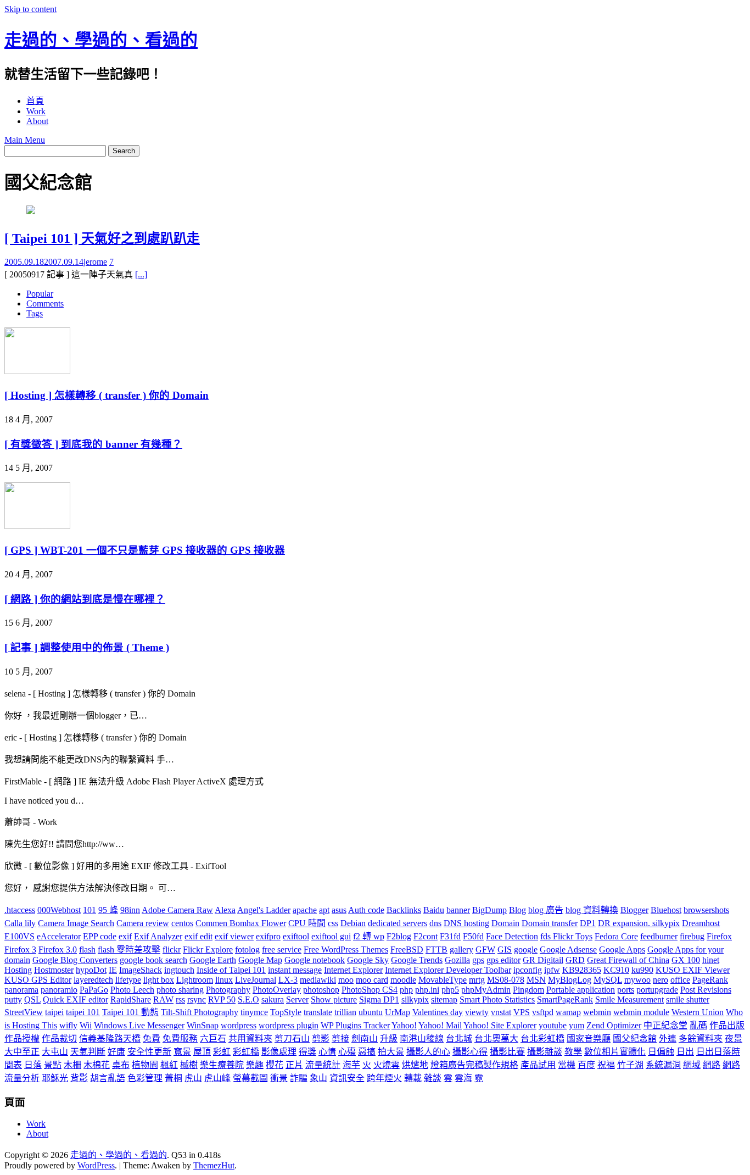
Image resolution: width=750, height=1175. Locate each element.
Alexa (225, 910)
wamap (568, 1012)
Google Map (260, 960)
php (406, 989)
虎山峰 (217, 1078)
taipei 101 (83, 1012)
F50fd (473, 936)
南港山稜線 (422, 1038)
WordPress (96, 1165)
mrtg (477, 979)
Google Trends (417, 960)
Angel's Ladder (263, 910)
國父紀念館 (635, 1038)
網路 (711, 1065)
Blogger (634, 910)
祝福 (606, 1065)
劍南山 (364, 1038)
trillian (345, 1012)
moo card (372, 979)
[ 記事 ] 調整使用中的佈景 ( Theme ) (86, 647)
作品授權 (22, 1038)
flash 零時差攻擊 (129, 949)
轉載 (413, 1078)
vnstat (501, 1012)
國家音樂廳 (589, 1038)
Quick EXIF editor (75, 999)
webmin (597, 1012)
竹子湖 (630, 1065)
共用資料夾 (250, 1038)
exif (125, 936)
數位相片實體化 (615, 1051)
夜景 (733, 1038)
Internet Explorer (353, 969)
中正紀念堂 (665, 1025)
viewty (477, 1012)
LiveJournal (255, 979)
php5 (450, 989)
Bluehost (666, 910)
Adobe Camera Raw (177, 910)
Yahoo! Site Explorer (499, 1025)
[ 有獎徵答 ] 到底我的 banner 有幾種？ (93, 444)
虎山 (193, 1078)
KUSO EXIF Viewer (693, 969)
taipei (54, 1012)
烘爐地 (415, 1065)
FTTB (436, 949)
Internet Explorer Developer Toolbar (448, 969)
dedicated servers (397, 923)
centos (182, 923)
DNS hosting (466, 923)
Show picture (334, 999)
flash (87, 949)
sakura (272, 999)
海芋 (351, 1065)
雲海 (463, 1078)
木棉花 (96, 1065)
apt (324, 910)
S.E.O (248, 999)
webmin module (641, 1012)
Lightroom (194, 979)
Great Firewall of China (628, 960)
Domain (505, 923)
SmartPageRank (565, 999)
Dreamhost (701, 923)
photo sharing (180, 989)
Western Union (697, 1012)
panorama (21, 989)
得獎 (307, 1051)
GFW (485, 949)
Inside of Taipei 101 (231, 969)
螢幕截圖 (250, 1078)
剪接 (340, 1038)
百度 (586, 1065)
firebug (692, 936)
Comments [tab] (45, 303)
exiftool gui (331, 936)
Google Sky (368, 960)
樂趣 (255, 1065)
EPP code (99, 936)
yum (576, 1025)
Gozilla (457, 960)
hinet (710, 960)
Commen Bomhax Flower (240, 923)
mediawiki (318, 979)
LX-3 (288, 979)
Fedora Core (616, 936)
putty (13, 999)
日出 (685, 1051)
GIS (504, 949)
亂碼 (698, 1025)
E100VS (19, 936)
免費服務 (180, 1038)
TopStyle (285, 1012)
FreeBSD (406, 949)
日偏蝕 (661, 1051)
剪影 (320, 1038)
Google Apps (622, 949)
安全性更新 (149, 1051)
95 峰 (108, 910)
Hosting (18, 969)
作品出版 (727, 1025)
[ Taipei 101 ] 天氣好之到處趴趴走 (102, 238)
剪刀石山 (292, 1038)
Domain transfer (550, 923)
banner (458, 910)
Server (297, 999)
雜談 (432, 1078)
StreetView (23, 1012)
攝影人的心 (428, 1051)
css (333, 923)
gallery (461, 949)
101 (89, 910)
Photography (228, 989)
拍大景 (391, 1051)
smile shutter (687, 999)
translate (318, 1012)
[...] (141, 274)
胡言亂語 (107, 1078)
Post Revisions (705, 989)
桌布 (121, 1065)
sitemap (444, 999)
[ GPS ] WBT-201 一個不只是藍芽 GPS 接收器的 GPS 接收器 (144, 550)
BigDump (489, 910)
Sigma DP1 (379, 999)
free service (281, 949)
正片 (294, 1065)
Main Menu (24, 139)
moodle (403, 979)
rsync (196, 999)
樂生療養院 (222, 1065)
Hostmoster (54, 969)
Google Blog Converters (74, 960)
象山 (318, 1078)
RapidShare (130, 999)
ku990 (642, 969)
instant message (295, 969)
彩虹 (222, 1051)
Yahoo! (404, 1025)
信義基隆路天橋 (110, 1038)
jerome (95, 261)
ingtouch (179, 969)
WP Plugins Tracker (355, 1025)
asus (339, 910)
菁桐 (173, 1078)
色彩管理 (145, 1078)
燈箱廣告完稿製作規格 (474, 1065)
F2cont (425, 936)
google (526, 949)
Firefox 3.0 (57, 949)
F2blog (399, 936)
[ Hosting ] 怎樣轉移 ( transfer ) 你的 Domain (106, 395)
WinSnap (203, 1025)
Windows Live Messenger (139, 1025)
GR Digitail (543, 960)
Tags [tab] (34, 313)
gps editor (503, 960)
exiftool (296, 936)
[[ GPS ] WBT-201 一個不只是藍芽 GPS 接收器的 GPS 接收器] (37, 526)
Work (36, 111)
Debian (353, 923)
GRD (575, 960)
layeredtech (93, 979)
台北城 (459, 1038)
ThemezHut (213, 1165)
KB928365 (581, 969)
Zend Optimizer (613, 1025)
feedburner (659, 936)
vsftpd (542, 1012)
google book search (153, 960)
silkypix (415, 999)
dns (435, 923)
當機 (566, 1065)
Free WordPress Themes (346, 949)
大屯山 (55, 1051)
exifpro (268, 936)
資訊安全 (347, 1078)
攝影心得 (470, 1051)
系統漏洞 (663, 1065)
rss (180, 999)
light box (158, 979)
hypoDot (91, 969)
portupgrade (657, 989)
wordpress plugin (288, 1025)
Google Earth (212, 960)
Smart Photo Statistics (497, 999)
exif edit (198, 936)
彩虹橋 (246, 1051)
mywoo (637, 979)
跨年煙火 (384, 1078)
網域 (692, 1065)
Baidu (433, 910)
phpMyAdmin (486, 989)
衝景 (279, 1078)
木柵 (72, 1065)
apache (305, 910)
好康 (116, 1051)
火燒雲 (386, 1065)
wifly (68, 1025)
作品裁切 (59, 1038)
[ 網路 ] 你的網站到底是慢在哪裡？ (84, 599)
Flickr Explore (208, 949)
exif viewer (234, 936)
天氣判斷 (87, 1051)
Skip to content (30, 9)
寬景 (182, 1051)
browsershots (706, 910)
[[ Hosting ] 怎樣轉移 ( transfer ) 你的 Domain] (37, 371)
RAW (163, 999)
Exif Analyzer (158, 936)
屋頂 (202, 1051)
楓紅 (169, 1065)
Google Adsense (568, 949)
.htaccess (19, 910)
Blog (517, 910)
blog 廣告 (545, 910)
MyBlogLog (569, 979)
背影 (79, 1078)
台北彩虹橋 (542, 1038)
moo (346, 979)
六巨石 (213, 1038)
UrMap (397, 1012)
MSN (536, 979)
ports (625, 989)
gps (478, 960)
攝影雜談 (544, 1051)
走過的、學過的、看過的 (101, 40)
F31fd (450, 936)
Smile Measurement (629, 999)
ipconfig (527, 969)
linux (224, 979)
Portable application (580, 989)
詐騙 (298, 1078)
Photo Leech (132, 989)
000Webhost (59, 910)
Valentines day (437, 1012)
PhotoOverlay (277, 989)
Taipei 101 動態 (130, 1012)
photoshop (321, 989)
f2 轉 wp (368, 936)
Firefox (719, 936)
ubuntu (371, 1012)
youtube (553, 1025)
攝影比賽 (507, 1051)
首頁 (35, 100)
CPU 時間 (307, 923)
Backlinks (404, 910)
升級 (389, 1038)
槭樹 (189, 1065)
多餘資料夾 (701, 1038)
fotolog (247, 949)
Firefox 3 (20, 949)
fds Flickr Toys (566, 936)
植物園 (145, 1065)
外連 (667, 1038)
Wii (86, 1025)
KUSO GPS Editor (37, 979)
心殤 (347, 1051)
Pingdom (528, 989)
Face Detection (512, 936)
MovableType (442, 979)
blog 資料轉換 (592, 910)
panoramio (59, 989)
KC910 (616, 969)
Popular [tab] (39, 293)
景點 (52, 1065)
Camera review (142, 923)
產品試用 (538, 1065)
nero (660, 979)
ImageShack (140, 969)
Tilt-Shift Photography (199, 1012)
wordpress (238, 1025)
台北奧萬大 (496, 1038)
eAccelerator (59, 936)
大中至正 (22, 1051)
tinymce (254, 1012)
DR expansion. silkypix (639, 923)
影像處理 (278, 1051)
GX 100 (685, 960)
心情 (327, 1051)
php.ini (427, 989)
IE (113, 969)
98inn (130, 910)
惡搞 (367, 1051)
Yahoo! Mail (440, 1025)
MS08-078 (505, 979)
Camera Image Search (76, 923)
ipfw (552, 969)
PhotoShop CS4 (370, 989)
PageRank (710, 979)
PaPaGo (94, 989)
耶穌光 (55, 1078)
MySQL (608, 979)
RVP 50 (222, 999)
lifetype (128, 979)
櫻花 (274, 1065)
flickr (172, 949)
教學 (573, 1051)
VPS (521, 1012)
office (680, 979)
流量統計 (322, 1065)
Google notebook (314, 960)
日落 (33, 1065)
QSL (32, 999)
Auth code (366, 910)
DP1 (588, 923)
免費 (151, 1038)
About (37, 121)
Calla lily (20, 923)
